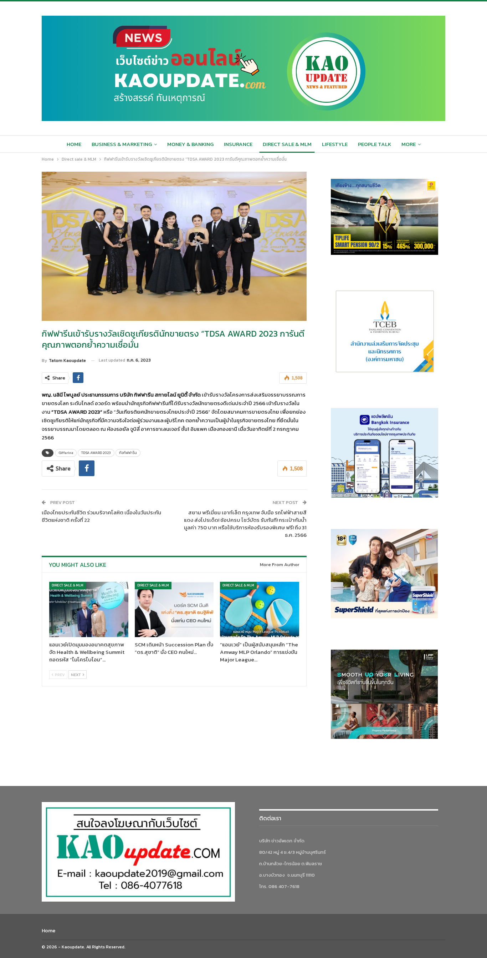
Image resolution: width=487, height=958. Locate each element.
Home (74, 144)
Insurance (238, 144)
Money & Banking (190, 144)
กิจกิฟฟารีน (128, 452)
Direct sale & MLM (287, 144)
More (408, 144)
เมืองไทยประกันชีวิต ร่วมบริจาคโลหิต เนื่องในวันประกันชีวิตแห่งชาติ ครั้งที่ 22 (101, 516)
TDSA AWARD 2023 (96, 452)
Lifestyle (335, 144)
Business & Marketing (122, 144)
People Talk (374, 144)
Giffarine (65, 452)
